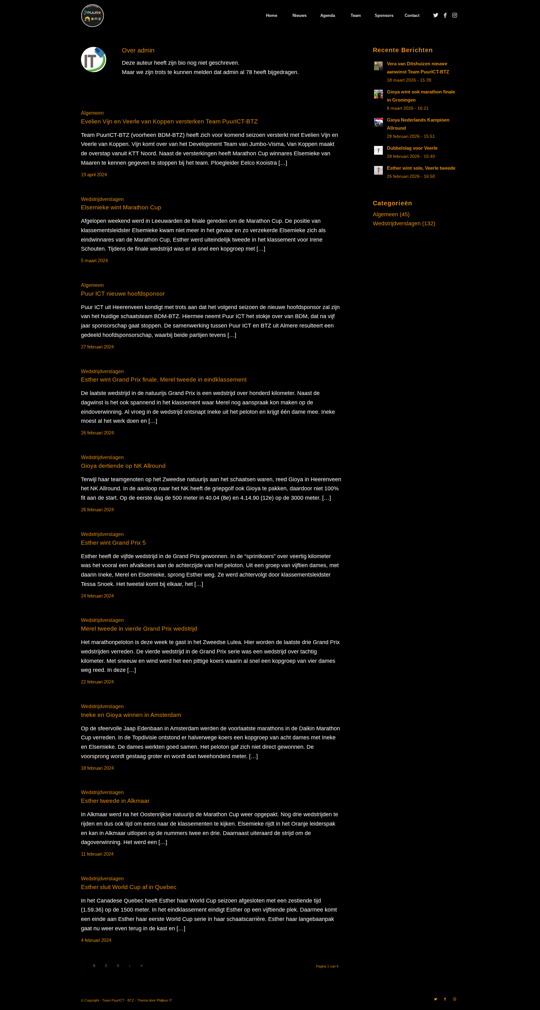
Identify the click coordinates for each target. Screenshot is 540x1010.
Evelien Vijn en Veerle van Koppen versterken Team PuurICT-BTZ (169, 121)
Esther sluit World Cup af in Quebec (129, 887)
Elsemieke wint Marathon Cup (121, 207)
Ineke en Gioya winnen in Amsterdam (131, 715)
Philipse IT (164, 1000)
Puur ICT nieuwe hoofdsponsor (123, 293)
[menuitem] (271, 15)
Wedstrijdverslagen (102, 199)
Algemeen (92, 113)
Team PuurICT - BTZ (118, 1000)
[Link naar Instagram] (454, 15)
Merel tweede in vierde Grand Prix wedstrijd (139, 628)
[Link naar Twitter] (435, 15)
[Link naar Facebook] (445, 15)
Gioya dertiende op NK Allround (123, 465)
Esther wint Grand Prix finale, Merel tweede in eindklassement (164, 379)
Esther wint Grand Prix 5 (113, 542)
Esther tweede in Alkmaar (115, 801)
